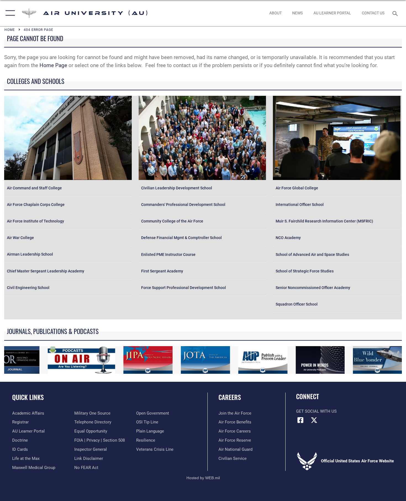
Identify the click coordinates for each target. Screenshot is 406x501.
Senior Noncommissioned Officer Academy (313, 287)
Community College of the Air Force (172, 221)
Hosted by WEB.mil (203, 478)
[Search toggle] (396, 13)
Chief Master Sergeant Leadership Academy (45, 271)
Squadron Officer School (297, 304)
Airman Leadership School (30, 254)
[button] (9, 13)
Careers (229, 397)
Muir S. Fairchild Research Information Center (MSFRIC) (324, 221)
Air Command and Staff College (34, 188)
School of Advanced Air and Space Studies (312, 254)
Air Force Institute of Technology (35, 221)
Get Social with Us (316, 411)
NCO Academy (288, 237)
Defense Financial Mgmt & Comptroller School (181, 237)
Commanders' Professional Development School (183, 204)
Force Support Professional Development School (183, 287)
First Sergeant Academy (162, 271)
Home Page (53, 65)
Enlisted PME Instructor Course (168, 254)
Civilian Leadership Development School (176, 188)
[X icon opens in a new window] (314, 420)
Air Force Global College (297, 188)
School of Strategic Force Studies (305, 271)
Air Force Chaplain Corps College (36, 204)
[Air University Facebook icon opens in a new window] (300, 420)
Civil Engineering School (28, 287)
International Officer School (300, 204)
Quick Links (28, 397)
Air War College (20, 237)
